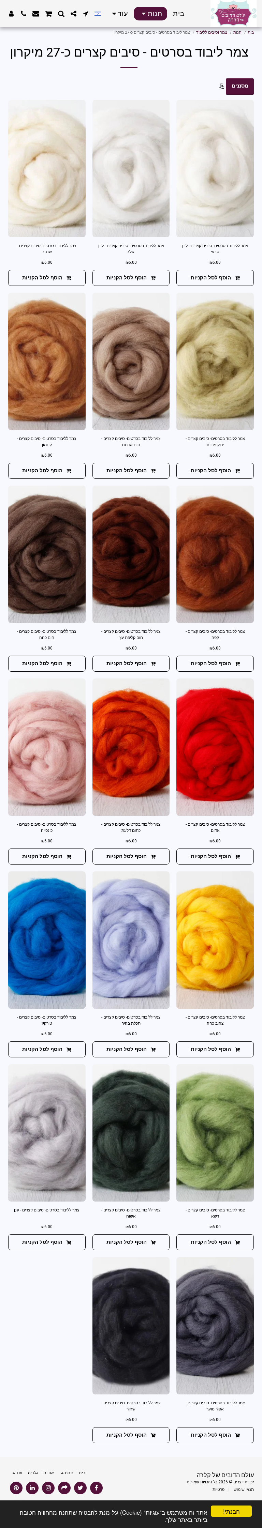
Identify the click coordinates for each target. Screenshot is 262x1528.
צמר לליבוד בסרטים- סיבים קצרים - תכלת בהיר (131, 1020)
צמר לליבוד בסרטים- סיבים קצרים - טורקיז (46, 1020)
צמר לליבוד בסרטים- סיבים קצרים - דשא (215, 1213)
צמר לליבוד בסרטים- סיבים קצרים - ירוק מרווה (215, 441)
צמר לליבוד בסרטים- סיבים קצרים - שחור (131, 1406)
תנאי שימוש (244, 1489)
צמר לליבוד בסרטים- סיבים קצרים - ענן (46, 1210)
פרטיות (218, 1489)
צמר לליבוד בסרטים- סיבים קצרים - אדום (215, 827)
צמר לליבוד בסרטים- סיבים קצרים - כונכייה (46, 827)
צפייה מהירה (215, 229)
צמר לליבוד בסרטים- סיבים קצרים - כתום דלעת (131, 827)
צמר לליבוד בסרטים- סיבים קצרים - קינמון (46, 441)
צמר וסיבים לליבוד (211, 32)
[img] (215, 168)
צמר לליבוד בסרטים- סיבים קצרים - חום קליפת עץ (131, 634)
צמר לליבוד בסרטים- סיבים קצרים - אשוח (131, 1213)
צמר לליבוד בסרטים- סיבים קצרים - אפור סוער (215, 1406)
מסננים (240, 86)
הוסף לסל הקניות (211, 278)
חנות (237, 32)
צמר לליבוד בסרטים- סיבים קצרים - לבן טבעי (215, 248)
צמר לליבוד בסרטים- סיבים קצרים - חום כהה (46, 634)
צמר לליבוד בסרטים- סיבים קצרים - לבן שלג (131, 248)
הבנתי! (231, 1511)
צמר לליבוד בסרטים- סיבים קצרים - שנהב (46, 248)
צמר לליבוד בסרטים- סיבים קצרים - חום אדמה (131, 441)
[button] (85, 13)
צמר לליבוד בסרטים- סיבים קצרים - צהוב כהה (215, 1020)
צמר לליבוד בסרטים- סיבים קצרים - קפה (215, 634)
